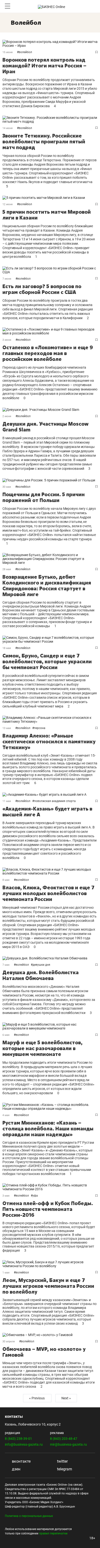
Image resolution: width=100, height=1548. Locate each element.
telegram (64, 1469)
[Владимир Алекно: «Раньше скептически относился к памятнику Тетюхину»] (50, 719)
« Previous (37, 1398)
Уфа (35, 1195)
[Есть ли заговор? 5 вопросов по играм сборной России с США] (50, 270)
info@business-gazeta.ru (24, 1444)
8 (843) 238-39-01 (18, 1439)
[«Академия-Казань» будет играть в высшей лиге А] (50, 794)
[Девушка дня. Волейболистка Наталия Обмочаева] (50, 958)
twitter (62, 1461)
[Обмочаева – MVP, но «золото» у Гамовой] (50, 1335)
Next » (66, 1398)
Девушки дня (41, 964)
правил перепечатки (53, 1533)
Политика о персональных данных (29, 1516)
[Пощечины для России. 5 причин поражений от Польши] (50, 480)
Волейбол (25, 52)
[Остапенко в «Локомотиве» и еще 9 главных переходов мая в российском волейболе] (50, 331)
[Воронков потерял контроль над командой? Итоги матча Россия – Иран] (50, 44)
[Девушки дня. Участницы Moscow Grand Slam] (50, 410)
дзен (15, 1469)
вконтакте (21, 1461)
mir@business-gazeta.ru (68, 1444)
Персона (39, 728)
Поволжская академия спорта (55, 801)
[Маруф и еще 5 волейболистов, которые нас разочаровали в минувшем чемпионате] (50, 1026)
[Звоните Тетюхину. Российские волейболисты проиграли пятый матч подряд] (50, 119)
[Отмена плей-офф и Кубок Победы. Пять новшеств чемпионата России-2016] (50, 1187)
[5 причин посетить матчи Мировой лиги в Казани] (50, 198)
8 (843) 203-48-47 (63, 1439)
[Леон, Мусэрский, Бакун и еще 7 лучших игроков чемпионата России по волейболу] (50, 1264)
